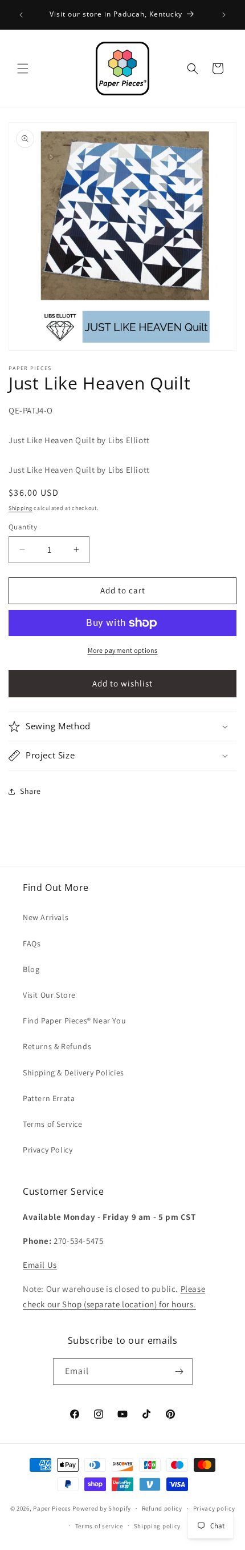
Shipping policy (157, 1526)
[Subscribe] (179, 1371)
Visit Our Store (49, 995)
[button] (22, 68)
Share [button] (30, 791)
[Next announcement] (223, 14)
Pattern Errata (49, 1098)
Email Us (40, 1264)
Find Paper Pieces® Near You (74, 1020)
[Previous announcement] (21, 14)
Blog (31, 969)
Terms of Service (53, 1124)
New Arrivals (45, 917)
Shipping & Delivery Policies (73, 1072)
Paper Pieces (52, 1508)
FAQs (31, 943)
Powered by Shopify (101, 1508)
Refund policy (162, 1508)
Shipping (20, 508)
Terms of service (99, 1526)
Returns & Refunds (57, 1046)
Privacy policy (214, 1508)
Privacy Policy (47, 1150)
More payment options (123, 650)
